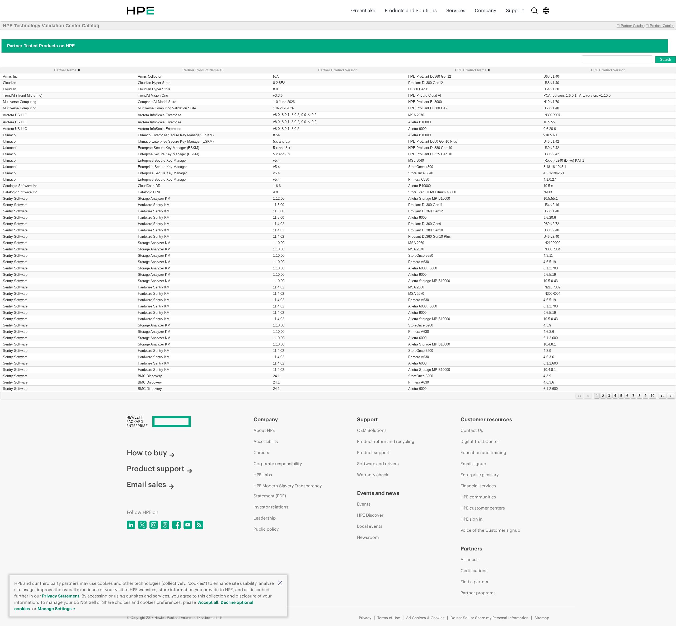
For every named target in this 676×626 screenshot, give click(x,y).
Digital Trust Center (480, 441)
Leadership (264, 518)
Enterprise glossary (480, 474)
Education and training (483, 452)
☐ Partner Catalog (631, 26)
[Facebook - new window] (176, 525)
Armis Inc (10, 76)
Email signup (473, 463)
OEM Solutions (372, 430)
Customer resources (486, 419)
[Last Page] (671, 396)
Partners (471, 548)
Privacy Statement (60, 596)
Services (455, 10)
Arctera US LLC (15, 115)
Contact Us (472, 430)
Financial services (478, 485)
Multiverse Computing (19, 102)
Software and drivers (378, 463)
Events (363, 504)
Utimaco (9, 135)
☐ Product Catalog (660, 26)
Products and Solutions (411, 10)
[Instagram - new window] (153, 525)
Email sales (146, 484)
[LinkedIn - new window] (131, 525)
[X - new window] (142, 525)
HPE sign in (472, 519)
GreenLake (363, 10)
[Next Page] (662, 396)
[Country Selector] (546, 11)
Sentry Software (15, 198)
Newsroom (368, 537)
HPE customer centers (483, 508)
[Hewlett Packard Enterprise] (140, 11)
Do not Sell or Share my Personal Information (489, 617)
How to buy (147, 452)
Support (515, 10)
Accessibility (265, 441)
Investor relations (270, 507)
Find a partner (475, 581)
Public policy (266, 529)
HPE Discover (370, 515)
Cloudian (9, 83)
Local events (369, 526)
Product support (155, 468)
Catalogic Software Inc (20, 186)
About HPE (264, 430)
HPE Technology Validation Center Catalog (51, 25)
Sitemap (541, 617)
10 (652, 396)
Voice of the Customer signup (490, 530)
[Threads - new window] (165, 525)
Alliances (469, 559)
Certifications (474, 570)
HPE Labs (262, 474)
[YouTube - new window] (188, 525)
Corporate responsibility (277, 463)
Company (485, 10)
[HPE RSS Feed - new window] (199, 525)
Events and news (378, 493)
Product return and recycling (385, 441)
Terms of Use (388, 617)
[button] (280, 583)
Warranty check (372, 474)
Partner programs (478, 592)
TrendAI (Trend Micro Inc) (22, 95)
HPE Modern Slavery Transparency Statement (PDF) (287, 490)
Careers (261, 452)
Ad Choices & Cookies (425, 617)
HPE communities (478, 496)
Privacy (365, 617)
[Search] (534, 11)
